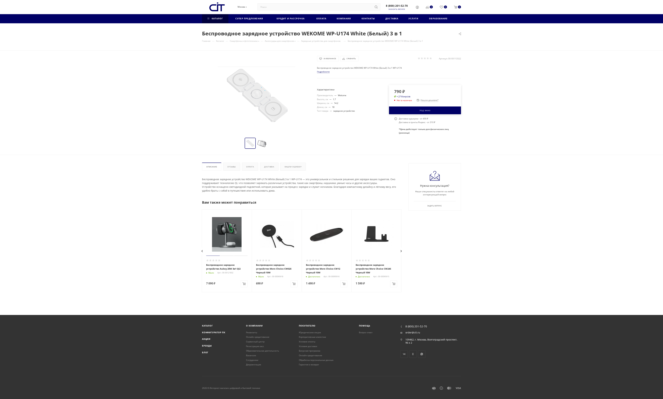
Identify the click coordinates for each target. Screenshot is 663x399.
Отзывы (231, 167)
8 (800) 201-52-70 (397, 5)
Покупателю (307, 325)
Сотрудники (252, 360)
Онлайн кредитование (257, 336)
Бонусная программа (309, 350)
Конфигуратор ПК (213, 332)
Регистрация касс (255, 346)
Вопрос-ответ (366, 332)
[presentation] (202, 251)
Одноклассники (413, 354)
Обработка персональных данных (316, 360)
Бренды (207, 345)
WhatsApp (421, 354)
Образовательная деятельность (262, 350)
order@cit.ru (412, 332)
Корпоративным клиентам (312, 336)
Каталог (207, 325)
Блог (205, 352)
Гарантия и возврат (309, 364)
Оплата (250, 167)
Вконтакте (404, 354)
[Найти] (376, 7)
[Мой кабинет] (417, 8)
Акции (206, 339)
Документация (253, 364)
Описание (211, 167)
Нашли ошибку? (293, 167)
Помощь (364, 325)
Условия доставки (308, 346)
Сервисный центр (255, 341)
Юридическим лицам (310, 332)
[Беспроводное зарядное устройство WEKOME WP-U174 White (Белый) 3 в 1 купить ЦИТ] (256, 95)
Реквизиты (251, 332)
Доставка (269, 167)
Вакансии (251, 355)
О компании (254, 325)
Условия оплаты (307, 341)
